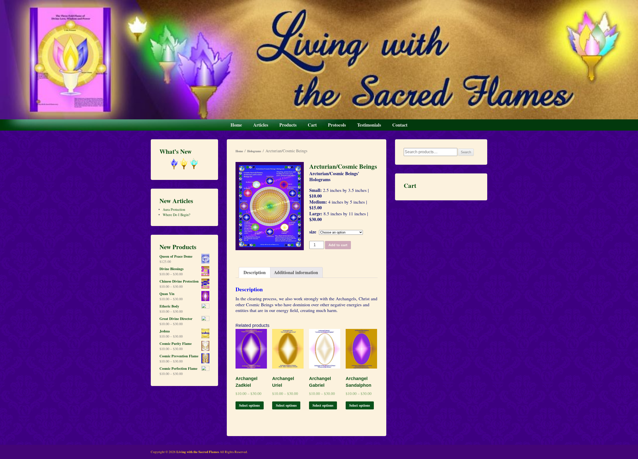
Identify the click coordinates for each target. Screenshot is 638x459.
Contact (399, 125)
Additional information (296, 272)
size (312, 232)
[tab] (254, 272)
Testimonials (369, 125)
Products (288, 125)
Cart (312, 125)
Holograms (254, 151)
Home (236, 125)
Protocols (337, 125)
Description (254, 272)
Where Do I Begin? (176, 214)
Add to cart (337, 245)
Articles (260, 125)
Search (466, 152)
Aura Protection (174, 209)
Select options (249, 405)
